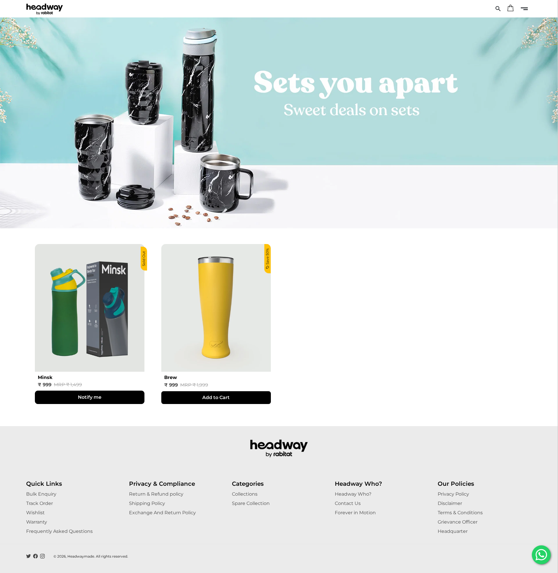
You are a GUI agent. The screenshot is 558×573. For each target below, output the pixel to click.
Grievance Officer (457, 522)
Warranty (36, 522)
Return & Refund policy (156, 494)
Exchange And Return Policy (162, 512)
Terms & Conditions (460, 512)
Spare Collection (251, 503)
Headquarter (453, 531)
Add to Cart (216, 397)
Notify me (89, 397)
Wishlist (35, 512)
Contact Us (348, 503)
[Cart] (510, 9)
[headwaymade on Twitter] (28, 556)
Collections (244, 494)
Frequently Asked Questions (59, 531)
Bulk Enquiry (41, 494)
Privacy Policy (453, 494)
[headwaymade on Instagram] (42, 556)
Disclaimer (450, 503)
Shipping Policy (147, 503)
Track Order (39, 503)
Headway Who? (353, 494)
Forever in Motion (355, 512)
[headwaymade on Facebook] (35, 556)
